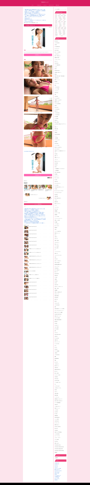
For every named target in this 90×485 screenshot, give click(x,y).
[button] (65, 9)
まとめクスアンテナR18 (58, 470)
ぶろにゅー (56, 467)
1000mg (56, 474)
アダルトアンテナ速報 (58, 468)
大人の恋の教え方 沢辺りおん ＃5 (29, 151)
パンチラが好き (57, 477)
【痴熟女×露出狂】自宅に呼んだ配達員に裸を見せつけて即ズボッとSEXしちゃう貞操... (35, 9)
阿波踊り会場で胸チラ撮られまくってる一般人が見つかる (31, 220)
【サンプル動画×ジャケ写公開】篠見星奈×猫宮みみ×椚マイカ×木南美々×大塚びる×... (35, 15)
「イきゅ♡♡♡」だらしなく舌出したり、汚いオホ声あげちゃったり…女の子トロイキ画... (35, 218)
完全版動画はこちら (38, 54)
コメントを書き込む (38, 204)
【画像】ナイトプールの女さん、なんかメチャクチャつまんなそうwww (33, 16)
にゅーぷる (56, 466)
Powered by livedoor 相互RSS (29, 21)
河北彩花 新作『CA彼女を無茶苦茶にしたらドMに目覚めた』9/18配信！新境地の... (34, 213)
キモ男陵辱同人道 (57, 476)
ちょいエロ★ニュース (58, 475)
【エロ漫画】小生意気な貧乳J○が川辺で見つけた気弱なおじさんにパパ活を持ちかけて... (34, 214)
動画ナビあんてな (57, 469)
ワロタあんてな (57, 462)
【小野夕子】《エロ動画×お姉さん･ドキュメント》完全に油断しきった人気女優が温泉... (35, 10)
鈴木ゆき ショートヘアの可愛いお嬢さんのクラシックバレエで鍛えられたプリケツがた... (35, 14)
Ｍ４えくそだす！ (57, 478)
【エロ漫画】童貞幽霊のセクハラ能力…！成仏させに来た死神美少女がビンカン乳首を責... (35, 219)
